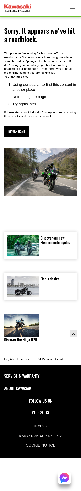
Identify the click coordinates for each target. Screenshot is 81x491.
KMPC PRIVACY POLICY (40, 436)
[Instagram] (41, 412)
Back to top (73, 333)
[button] (16, 131)
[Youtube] (47, 412)
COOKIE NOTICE (40, 445)
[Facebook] (34, 412)
